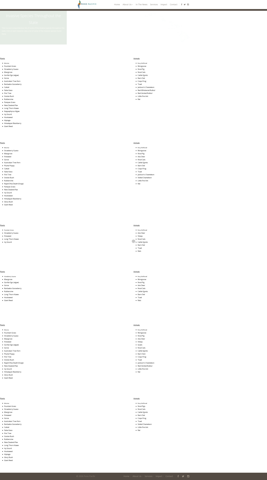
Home (117, 4)
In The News (141, 4)
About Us (127, 4)
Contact (173, 4)
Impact (164, 4)
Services (154, 4)
